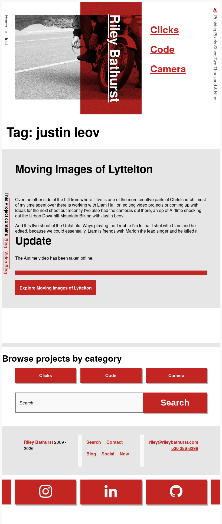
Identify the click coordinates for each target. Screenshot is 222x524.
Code (162, 49)
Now (124, 454)
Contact (114, 442)
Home (7, 21)
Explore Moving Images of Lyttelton (55, 288)
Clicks (164, 29)
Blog (6, 243)
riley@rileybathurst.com (173, 442)
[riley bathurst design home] (215, 10)
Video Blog (6, 262)
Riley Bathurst (115, 58)
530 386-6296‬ (184, 448)
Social (108, 454)
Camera (168, 68)
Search (93, 442)
